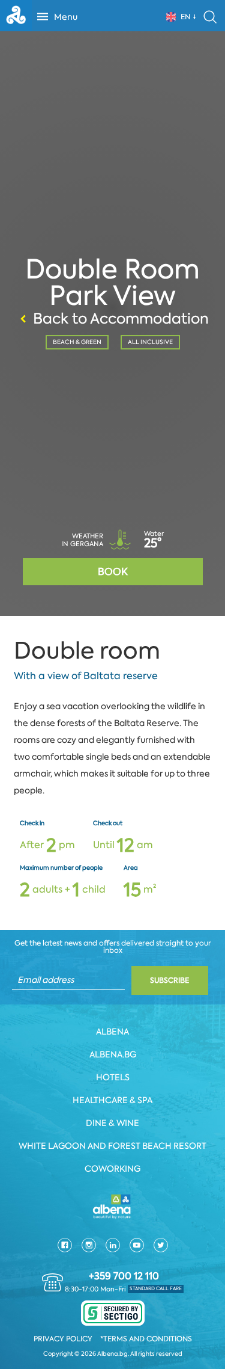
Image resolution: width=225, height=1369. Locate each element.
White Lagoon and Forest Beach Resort (112, 1145)
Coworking (112, 1168)
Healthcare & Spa (112, 1100)
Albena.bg (112, 1054)
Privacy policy (63, 1339)
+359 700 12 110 (124, 1276)
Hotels (113, 1077)
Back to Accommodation (121, 319)
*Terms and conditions (146, 1339)
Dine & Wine (112, 1123)
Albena (112, 1031)
